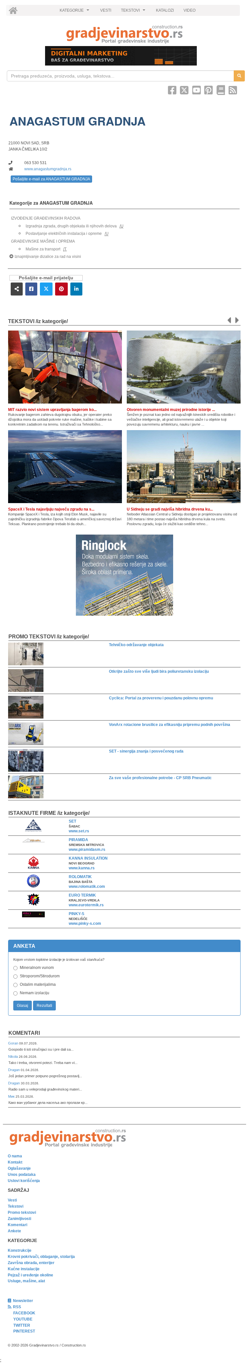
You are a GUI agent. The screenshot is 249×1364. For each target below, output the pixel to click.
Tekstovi (15, 1206)
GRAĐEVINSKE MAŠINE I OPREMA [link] (43, 241)
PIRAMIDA (78, 840)
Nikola (13, 1056)
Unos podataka (22, 1174)
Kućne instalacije (24, 1269)
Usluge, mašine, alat (26, 1281)
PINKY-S (76, 913)
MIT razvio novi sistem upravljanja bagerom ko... (52, 409)
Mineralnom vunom (37, 967)
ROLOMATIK (80, 877)
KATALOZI (165, 10)
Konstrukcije (19, 1250)
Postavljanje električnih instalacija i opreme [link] (64, 233)
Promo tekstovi (22, 1212)
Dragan (14, 1070)
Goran (13, 1043)
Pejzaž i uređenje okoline (30, 1275)
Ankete (14, 1231)
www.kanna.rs (82, 868)
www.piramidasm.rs (87, 849)
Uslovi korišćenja (24, 1180)
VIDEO (190, 10)
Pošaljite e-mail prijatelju (46, 277)
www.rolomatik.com (87, 886)
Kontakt (15, 1162)
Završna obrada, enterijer (31, 1263)
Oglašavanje (19, 1168)
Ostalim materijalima (38, 984)
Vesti (12, 1200)
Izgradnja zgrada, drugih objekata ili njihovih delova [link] (71, 226)
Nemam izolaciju (34, 993)
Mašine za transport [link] (43, 249)
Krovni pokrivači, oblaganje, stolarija (41, 1256)
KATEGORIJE (75, 12)
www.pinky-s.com (85, 923)
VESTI (105, 10)
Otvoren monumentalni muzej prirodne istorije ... (171, 409)
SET (72, 821)
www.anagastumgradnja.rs (47, 169)
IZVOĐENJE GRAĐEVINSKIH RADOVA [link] (45, 218)
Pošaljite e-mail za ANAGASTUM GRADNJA (51, 179)
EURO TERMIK (82, 895)
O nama (15, 1156)
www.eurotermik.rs (86, 905)
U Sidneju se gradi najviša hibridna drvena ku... (170, 509)
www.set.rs (79, 831)
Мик (12, 1096)
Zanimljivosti (19, 1218)
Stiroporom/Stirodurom (40, 976)
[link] (124, 34)
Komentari (24, 1033)
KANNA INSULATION (88, 858)
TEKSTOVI (134, 12)
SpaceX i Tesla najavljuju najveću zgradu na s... (51, 509)
